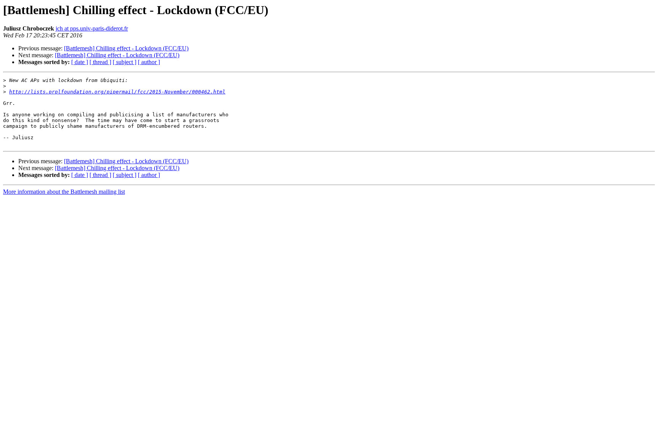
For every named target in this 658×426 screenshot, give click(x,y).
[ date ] (79, 62)
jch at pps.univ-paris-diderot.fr (92, 28)
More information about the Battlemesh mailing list (64, 191)
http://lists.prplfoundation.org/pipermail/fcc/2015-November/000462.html (117, 92)
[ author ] (149, 62)
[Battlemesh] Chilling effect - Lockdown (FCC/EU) (126, 48)
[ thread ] (100, 62)
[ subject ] (124, 62)
